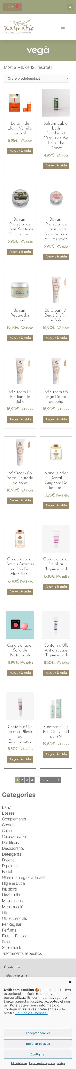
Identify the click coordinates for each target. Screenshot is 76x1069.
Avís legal (61, 1063)
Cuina (7, 830)
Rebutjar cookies (38, 1044)
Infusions (9, 889)
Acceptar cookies (38, 1033)
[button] (70, 982)
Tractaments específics (22, 953)
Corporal (9, 824)
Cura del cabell (14, 836)
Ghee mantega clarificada (24, 877)
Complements (14, 819)
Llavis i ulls (10, 894)
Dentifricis (10, 842)
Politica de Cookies (19, 1063)
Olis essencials (14, 918)
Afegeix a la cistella (20, 151)
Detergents (11, 854)
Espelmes (10, 865)
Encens (8, 860)
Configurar (38, 1054)
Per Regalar (11, 924)
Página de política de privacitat (42, 1063)
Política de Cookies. (31, 1013)
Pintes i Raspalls (15, 935)
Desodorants (13, 848)
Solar (6, 941)
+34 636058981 (20, 975)
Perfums (9, 930)
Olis (5, 912)
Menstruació (12, 906)
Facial (7, 871)
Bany (6, 807)
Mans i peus (12, 900)
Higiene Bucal (13, 883)
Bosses (8, 813)
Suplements (12, 947)
